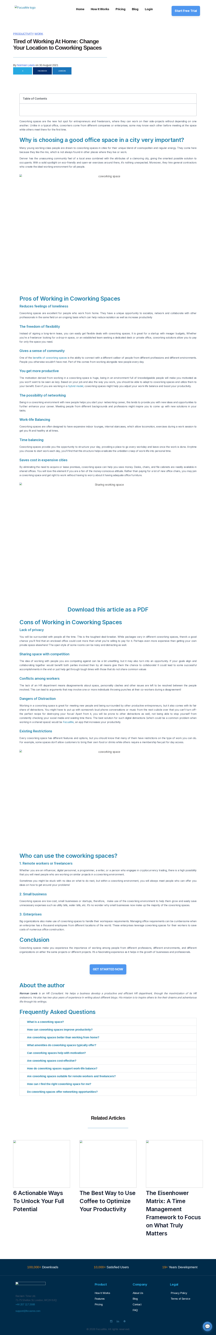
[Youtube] (104, 1321)
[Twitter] (98, 1321)
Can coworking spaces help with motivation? (56, 1053)
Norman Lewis (26, 65)
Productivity (23, 33)
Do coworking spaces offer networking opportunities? (62, 1091)
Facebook (42, 71)
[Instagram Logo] (111, 1321)
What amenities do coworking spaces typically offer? (61, 1045)
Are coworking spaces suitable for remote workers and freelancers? (71, 1076)
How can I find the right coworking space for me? (59, 1084)
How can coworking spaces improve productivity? (60, 1029)
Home (80, 9)
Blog (135, 9)
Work (38, 33)
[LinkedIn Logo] (117, 1321)
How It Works (100, 9)
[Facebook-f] (91, 1321)
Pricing (121, 9)
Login (149, 9)
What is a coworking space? (45, 1021)
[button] (192, 98)
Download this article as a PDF (108, 609)
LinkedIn (62, 71)
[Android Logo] (124, 1321)
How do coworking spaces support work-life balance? (62, 1068)
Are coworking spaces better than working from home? (63, 1037)
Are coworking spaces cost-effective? (51, 1060)
